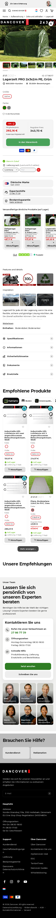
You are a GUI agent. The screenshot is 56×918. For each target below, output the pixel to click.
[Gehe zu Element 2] (15, 65)
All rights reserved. (26, 904)
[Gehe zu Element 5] (40, 65)
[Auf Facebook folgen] (4, 882)
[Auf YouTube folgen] (25, 882)
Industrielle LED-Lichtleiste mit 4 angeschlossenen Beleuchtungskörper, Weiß (14, 505)
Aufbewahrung (17, 16)
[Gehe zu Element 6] (48, 65)
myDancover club (39, 854)
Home (5, 16)
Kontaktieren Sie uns (41, 849)
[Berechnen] (39, 170)
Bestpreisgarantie (11, 862)
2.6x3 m (35, 517)
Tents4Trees (37, 863)
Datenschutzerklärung (12, 908)
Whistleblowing (38, 872)
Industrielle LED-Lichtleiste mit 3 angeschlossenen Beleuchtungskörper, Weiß (41, 435)
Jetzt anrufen (28, 666)
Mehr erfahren (16, 202)
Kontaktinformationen (12, 910)
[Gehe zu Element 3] (23, 65)
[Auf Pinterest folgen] (18, 882)
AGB (42, 908)
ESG (33, 858)
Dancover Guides (39, 868)
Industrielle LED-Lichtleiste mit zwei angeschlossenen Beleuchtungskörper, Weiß (14, 435)
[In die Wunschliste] (23, 427)
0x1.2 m (9, 454)
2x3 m (7, 96)
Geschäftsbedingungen (14, 850)
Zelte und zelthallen (34, 16)
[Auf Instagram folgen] (11, 882)
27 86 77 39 (15, 193)
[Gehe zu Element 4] (32, 65)
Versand (27, 910)
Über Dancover (38, 844)
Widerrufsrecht (30, 908)
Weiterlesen (8, 323)
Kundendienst (10, 844)
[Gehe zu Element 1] (6, 65)
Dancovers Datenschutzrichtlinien (13, 869)
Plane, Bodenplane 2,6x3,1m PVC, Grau (40, 502)
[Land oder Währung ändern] (36, 10)
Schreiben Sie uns (28, 674)
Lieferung (7, 857)
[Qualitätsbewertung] (9, 76)
